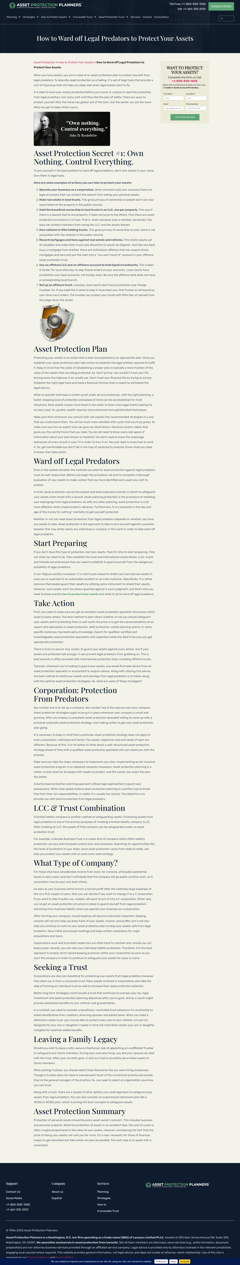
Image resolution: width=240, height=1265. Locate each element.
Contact (147, 17)
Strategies (29, 17)
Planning (12, 17)
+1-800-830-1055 (185, 81)
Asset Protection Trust (111, 17)
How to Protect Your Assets (75, 62)
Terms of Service (38, 1257)
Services (135, 17)
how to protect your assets (80, 594)
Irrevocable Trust (82, 17)
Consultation (161, 17)
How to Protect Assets (54, 17)
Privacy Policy (64, 1257)
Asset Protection (44, 62)
